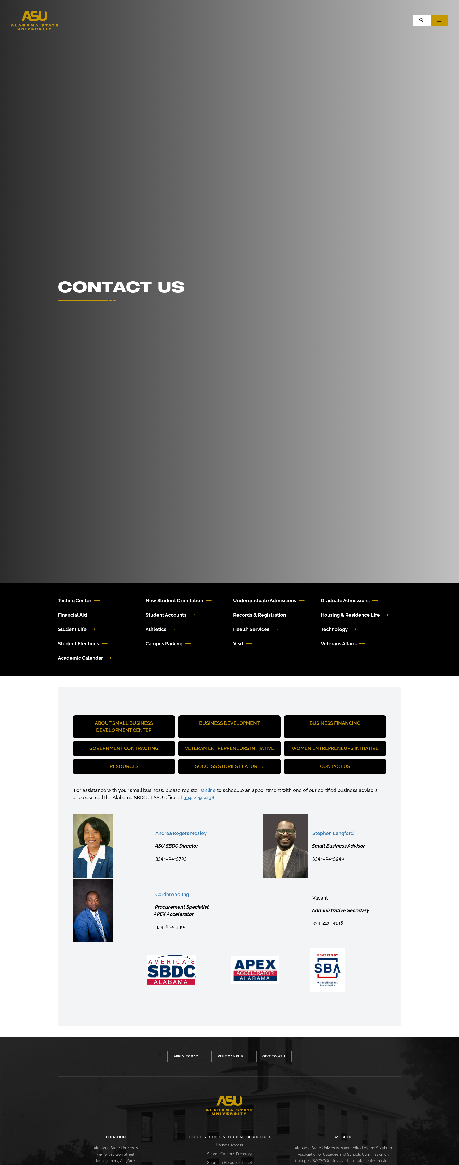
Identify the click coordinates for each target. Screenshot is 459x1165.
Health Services (251, 629)
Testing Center (74, 600)
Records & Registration (259, 615)
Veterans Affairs (339, 643)
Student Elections (78, 643)
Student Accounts (166, 615)
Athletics (156, 629)
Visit (238, 643)
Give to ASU (273, 1056)
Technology (334, 629)
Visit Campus (230, 1056)
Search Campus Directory (229, 1154)
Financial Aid (72, 615)
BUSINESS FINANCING (334, 723)
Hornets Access (229, 1145)
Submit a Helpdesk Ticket (229, 1162)
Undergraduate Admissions (264, 600)
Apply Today (186, 1056)
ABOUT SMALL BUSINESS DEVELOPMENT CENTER (124, 726)
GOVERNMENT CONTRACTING (124, 748)
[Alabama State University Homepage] (34, 20)
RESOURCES (124, 766)
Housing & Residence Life (350, 615)
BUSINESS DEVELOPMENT (229, 723)
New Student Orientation (174, 600)
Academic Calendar (80, 658)
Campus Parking (164, 643)
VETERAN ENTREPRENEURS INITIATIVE (229, 748)
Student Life (72, 629)
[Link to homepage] (229, 1105)
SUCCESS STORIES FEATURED (229, 766)
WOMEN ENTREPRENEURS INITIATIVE (335, 748)
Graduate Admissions (345, 600)
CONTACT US (335, 766)
